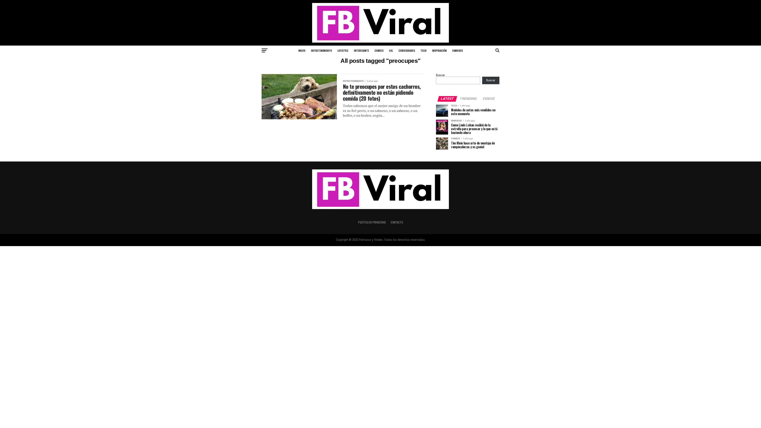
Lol (391, 50)
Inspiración (439, 50)
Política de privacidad (372, 222)
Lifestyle (342, 50)
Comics (379, 50)
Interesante (361, 50)
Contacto (397, 222)
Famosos (457, 50)
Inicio (301, 50)
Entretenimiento (321, 50)
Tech (423, 50)
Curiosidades (407, 50)
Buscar (440, 75)
